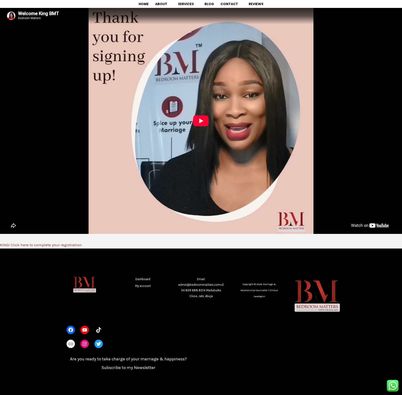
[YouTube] (84, 330)
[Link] (71, 344)
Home (144, 4)
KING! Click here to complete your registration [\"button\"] (41, 244)
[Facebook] (71, 330)
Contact (229, 4)
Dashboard (142, 279)
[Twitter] (98, 344)
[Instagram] (84, 344)
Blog (209, 4)
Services (186, 4)
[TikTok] (98, 330)
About (161, 4)
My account (143, 286)
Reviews (256, 4)
